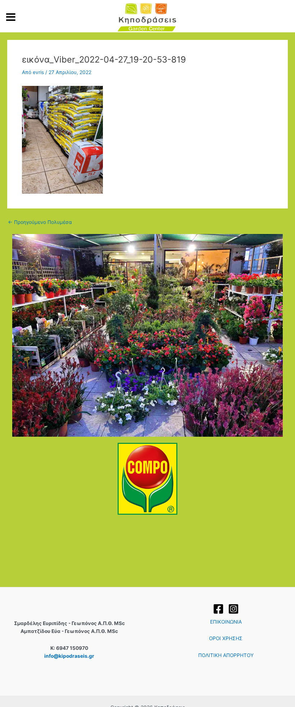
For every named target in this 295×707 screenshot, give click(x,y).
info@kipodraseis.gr (69, 656)
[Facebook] (218, 608)
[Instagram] (233, 608)
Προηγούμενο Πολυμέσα (40, 222)
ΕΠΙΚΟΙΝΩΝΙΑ (226, 622)
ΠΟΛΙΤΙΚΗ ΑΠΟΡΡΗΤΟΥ (226, 655)
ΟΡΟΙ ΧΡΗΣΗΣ (225, 638)
